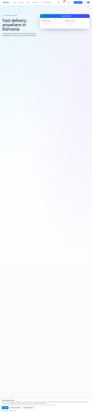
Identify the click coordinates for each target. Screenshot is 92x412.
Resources (34, 2)
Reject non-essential (15, 407)
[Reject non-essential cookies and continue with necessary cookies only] (89, 400)
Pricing (28, 2)
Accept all (5, 407)
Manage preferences (29, 407)
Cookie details (12, 410)
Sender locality (46, 21)
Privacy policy (5, 410)
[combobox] (53, 23)
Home (15, 2)
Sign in (69, 2)
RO (85, 2)
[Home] (5, 2)
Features (21, 2)
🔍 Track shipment (46, 2)
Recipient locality (70, 21)
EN (88, 2)
